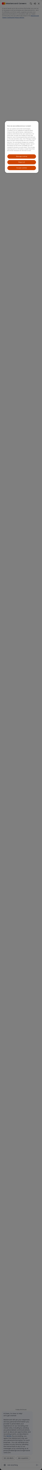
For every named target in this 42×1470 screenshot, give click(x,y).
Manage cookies (21, 156)
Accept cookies (21, 168)
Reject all (21, 162)
